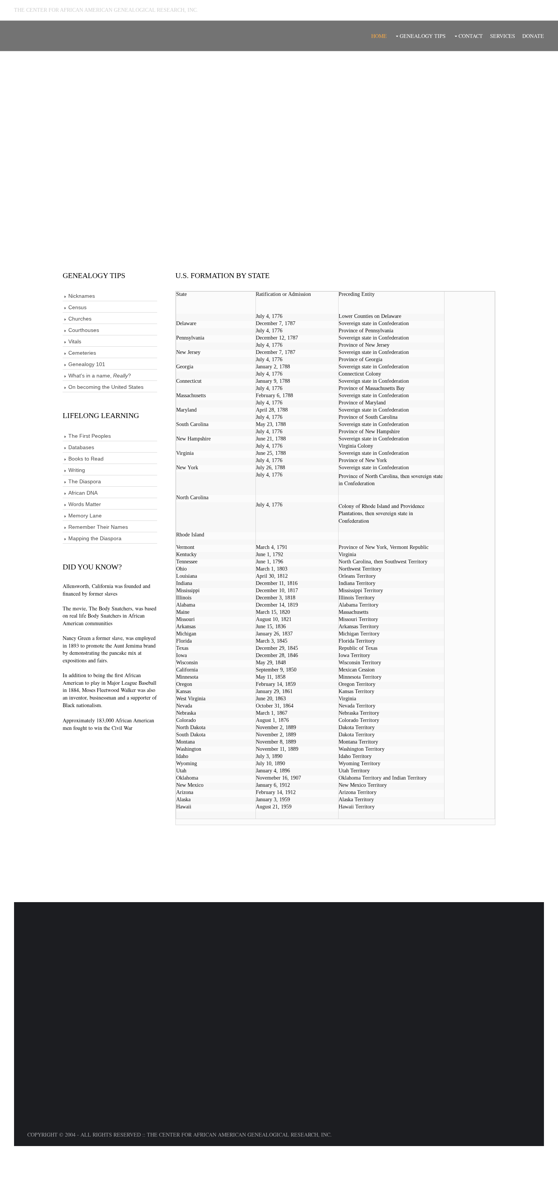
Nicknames (81, 296)
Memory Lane (85, 516)
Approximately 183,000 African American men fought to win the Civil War (108, 724)
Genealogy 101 (86, 364)
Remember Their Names (98, 527)
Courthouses (83, 330)
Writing (76, 470)
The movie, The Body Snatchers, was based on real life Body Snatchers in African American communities (109, 616)
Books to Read (86, 459)
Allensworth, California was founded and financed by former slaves (106, 589)
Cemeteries (82, 353)
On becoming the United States (105, 387)
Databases (81, 447)
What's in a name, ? (99, 376)
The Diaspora (84, 481)
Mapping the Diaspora (94, 538)
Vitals (74, 341)
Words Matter (84, 504)
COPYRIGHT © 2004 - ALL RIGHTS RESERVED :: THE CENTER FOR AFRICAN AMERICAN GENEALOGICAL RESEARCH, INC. (179, 1134)
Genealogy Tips (423, 35)
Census (77, 307)
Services (502, 35)
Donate (533, 35)
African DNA (83, 493)
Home (379, 35)
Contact (471, 35)
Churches (79, 319)
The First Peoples (89, 436)
